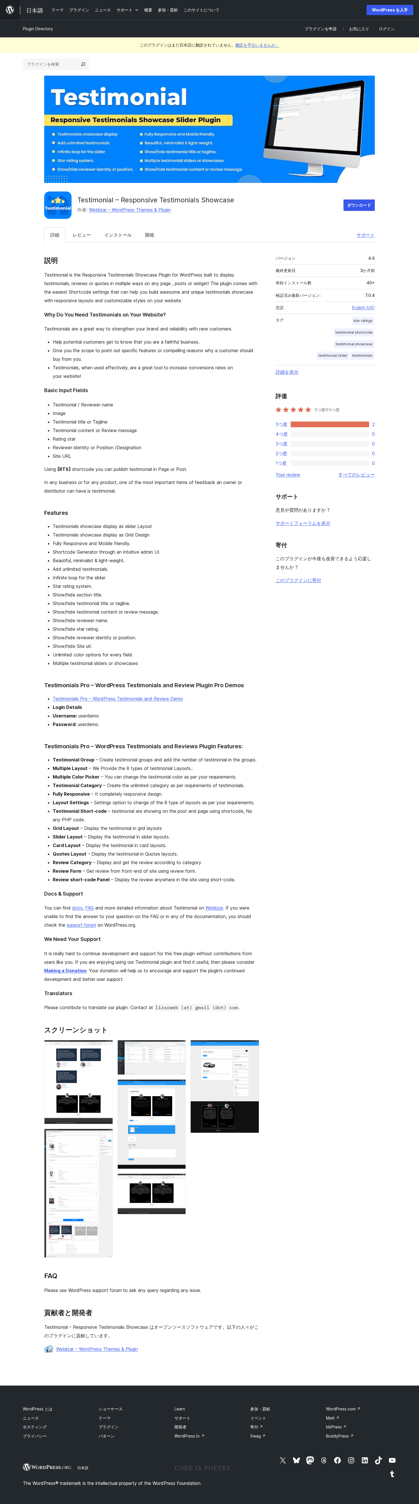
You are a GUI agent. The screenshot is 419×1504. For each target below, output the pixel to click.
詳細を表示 (287, 372)
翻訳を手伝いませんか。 (257, 45)
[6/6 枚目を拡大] (251, 1048)
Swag (258, 1436)
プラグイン (109, 1426)
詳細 (54, 235)
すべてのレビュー (356, 474)
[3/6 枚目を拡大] (178, 1048)
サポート (366, 235)
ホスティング (35, 1426)
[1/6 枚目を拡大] (105, 1048)
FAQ (89, 908)
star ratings (363, 320)
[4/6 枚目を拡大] (178, 1087)
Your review (288, 474)
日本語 (82, 1467)
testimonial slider (332, 355)
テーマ (105, 1418)
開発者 (180, 1426)
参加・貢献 (260, 1408)
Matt (332, 1418)
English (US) (363, 307)
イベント (258, 1418)
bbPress (336, 1426)
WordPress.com (343, 1408)
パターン (107, 1436)
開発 (149, 235)
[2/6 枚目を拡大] (105, 1136)
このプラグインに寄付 (298, 580)
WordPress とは (37, 1408)
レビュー (82, 235)
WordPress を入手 (390, 9)
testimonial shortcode (354, 332)
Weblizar (214, 908)
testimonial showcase (354, 344)
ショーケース (111, 1408)
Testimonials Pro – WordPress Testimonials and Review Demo (118, 698)
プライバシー (35, 1436)
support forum (81, 925)
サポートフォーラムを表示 (303, 523)
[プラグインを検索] (83, 64)
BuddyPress (340, 1436)
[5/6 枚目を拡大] (178, 1181)
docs (77, 908)
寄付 (256, 1426)
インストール (118, 235)
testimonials (362, 355)
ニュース (31, 1418)
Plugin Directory (38, 28)
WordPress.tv (189, 1436)
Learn (179, 1408)
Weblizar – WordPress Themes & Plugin (130, 210)
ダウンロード (359, 205)
